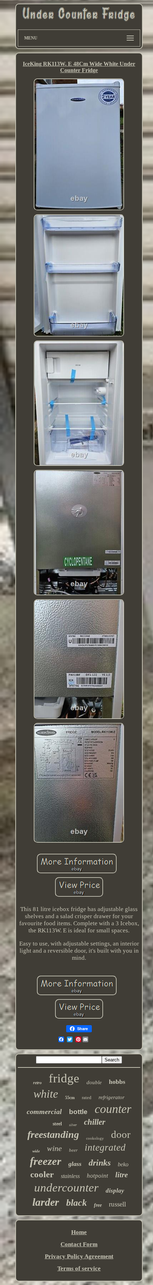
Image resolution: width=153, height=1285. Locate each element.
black (76, 1203)
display (115, 1190)
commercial (44, 1111)
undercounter (66, 1187)
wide (36, 1151)
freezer (45, 1161)
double (94, 1082)
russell (117, 1204)
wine (54, 1148)
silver (73, 1125)
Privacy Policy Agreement (79, 1256)
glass (74, 1163)
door (121, 1134)
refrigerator (112, 1097)
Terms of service (79, 1268)
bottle (78, 1111)
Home (79, 1232)
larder (45, 1202)
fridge (64, 1078)
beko (123, 1164)
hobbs (117, 1081)
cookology (95, 1138)
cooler (42, 1174)
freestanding (53, 1134)
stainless (70, 1176)
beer (73, 1150)
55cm (70, 1097)
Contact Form (78, 1244)
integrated (105, 1147)
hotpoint (97, 1175)
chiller (94, 1122)
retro (37, 1082)
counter (113, 1108)
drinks (100, 1162)
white (45, 1093)
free (98, 1205)
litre (121, 1175)
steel (57, 1123)
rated (86, 1097)
